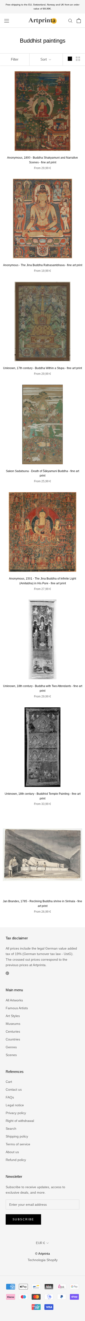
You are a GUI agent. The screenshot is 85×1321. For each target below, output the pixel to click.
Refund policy (16, 1160)
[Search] (70, 20)
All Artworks (14, 1000)
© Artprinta (42, 1253)
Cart (9, 1082)
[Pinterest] (7, 973)
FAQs (10, 1097)
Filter (14, 59)
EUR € (40, 1243)
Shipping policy (17, 1136)
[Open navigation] (6, 20)
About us (12, 1152)
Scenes (11, 1055)
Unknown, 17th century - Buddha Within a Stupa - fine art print (42, 368)
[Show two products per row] (78, 59)
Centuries (13, 1031)
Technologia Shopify (43, 1260)
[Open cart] (79, 20)
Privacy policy (16, 1113)
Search (11, 1128)
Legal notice (15, 1105)
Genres (11, 1047)
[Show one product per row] (70, 59)
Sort (44, 59)
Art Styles (13, 1016)
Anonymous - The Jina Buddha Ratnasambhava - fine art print (42, 265)
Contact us (14, 1089)
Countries (13, 1039)
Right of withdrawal (20, 1121)
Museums (13, 1024)
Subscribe (23, 1219)
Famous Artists (17, 1008)
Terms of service (18, 1144)
